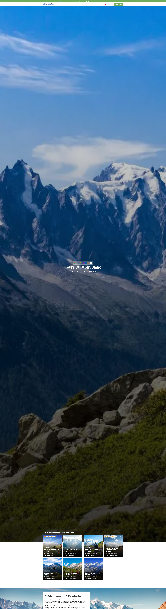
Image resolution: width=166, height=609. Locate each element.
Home (58, 4)
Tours (63, 4)
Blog (85, 4)
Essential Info (70, 4)
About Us (79, 4)
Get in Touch (118, 4)
